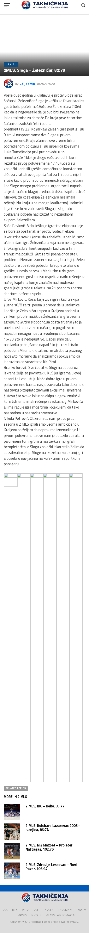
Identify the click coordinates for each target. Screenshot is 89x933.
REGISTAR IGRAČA (60, 915)
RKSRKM (65, 910)
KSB (36, 910)
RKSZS (82, 910)
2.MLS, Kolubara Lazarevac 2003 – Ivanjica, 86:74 (52, 828)
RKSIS (22, 915)
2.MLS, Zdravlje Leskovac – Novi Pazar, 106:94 (51, 867)
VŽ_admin (27, 83)
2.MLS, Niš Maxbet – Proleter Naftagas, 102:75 (48, 847)
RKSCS (48, 910)
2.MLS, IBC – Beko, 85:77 (44, 806)
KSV (25, 910)
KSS (5, 910)
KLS (15, 910)
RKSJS (36, 915)
